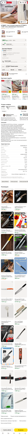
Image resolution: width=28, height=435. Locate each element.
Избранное (14, 433)
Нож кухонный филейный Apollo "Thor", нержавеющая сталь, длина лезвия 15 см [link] (16, 96)
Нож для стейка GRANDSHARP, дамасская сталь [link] (20, 344)
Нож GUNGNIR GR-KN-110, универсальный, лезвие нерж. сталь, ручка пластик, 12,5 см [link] (20, 276)
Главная (3, 433)
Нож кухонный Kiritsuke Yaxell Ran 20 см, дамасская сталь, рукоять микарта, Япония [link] (20, 300)
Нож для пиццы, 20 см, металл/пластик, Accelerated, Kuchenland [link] (6, 322)
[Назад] (2, 2)
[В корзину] (9, 91)
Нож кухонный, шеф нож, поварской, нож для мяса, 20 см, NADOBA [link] (5, 96)
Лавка (8, 433)
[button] (8, 32)
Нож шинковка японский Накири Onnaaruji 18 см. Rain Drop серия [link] (7, 389)
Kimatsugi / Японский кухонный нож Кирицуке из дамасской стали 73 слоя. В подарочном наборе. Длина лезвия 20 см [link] (7, 231)
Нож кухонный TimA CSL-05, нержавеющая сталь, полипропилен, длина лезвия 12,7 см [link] (21, 366)
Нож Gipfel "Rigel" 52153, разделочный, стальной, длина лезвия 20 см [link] (6, 411)
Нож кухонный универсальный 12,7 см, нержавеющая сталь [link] (6, 207)
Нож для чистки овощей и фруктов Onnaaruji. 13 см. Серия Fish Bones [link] (20, 389)
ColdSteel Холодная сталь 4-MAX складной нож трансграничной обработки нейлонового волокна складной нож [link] (20, 207)
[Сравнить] (20, 2)
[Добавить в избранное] (23, 2)
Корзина (19, 433)
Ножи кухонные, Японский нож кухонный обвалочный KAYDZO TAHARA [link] (6, 344)
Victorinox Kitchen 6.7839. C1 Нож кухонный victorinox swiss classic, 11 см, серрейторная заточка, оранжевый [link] (7, 300)
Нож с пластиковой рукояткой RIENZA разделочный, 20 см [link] (19, 322)
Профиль (25, 433)
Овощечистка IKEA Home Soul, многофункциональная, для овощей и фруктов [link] (20, 231)
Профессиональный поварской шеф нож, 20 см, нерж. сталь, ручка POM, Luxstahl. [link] (20, 411)
